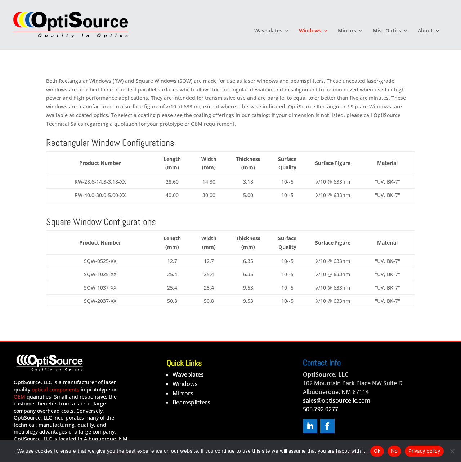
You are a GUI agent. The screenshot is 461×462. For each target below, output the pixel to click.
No (394, 451)
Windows (310, 31)
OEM (19, 396)
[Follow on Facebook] (327, 426)
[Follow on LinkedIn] (310, 426)
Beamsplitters (191, 402)
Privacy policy (424, 451)
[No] (452, 451)
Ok (377, 451)
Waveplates (268, 31)
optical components (55, 389)
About (425, 31)
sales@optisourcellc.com (336, 400)
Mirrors (347, 31)
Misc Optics (387, 31)
